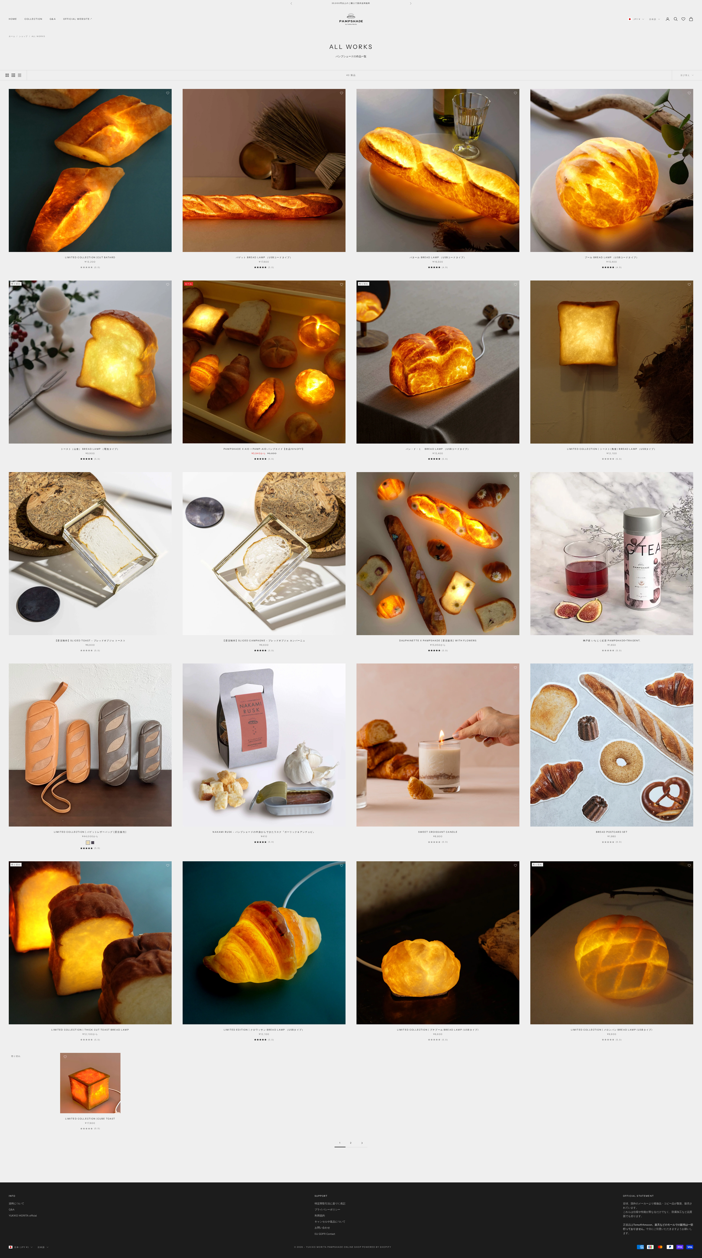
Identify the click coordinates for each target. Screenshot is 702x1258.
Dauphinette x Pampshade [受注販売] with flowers (438, 640)
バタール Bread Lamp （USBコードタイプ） (438, 257)
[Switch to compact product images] (19, 75)
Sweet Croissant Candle (438, 832)
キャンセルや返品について (330, 1221)
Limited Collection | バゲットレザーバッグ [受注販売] (90, 832)
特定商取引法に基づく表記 (330, 1203)
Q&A (53, 19)
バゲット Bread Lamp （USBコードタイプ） (264, 257)
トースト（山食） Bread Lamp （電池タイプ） (90, 449)
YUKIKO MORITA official (23, 1215)
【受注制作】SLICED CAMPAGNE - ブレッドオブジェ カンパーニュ (264, 640)
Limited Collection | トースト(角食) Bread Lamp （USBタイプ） (612, 449)
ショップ (23, 36)
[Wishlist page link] (683, 19)
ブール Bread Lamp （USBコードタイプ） (612, 257)
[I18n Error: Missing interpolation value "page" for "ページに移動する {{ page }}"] (361, 1143)
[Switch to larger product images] (7, 75)
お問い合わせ (322, 1227)
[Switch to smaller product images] (13, 75)
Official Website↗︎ (78, 19)
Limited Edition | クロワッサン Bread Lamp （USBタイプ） (264, 1029)
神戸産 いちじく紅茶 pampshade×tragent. (612, 640)
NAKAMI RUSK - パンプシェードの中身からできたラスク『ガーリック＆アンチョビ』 (264, 832)
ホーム (12, 36)
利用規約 (320, 1215)
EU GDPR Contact (325, 1234)
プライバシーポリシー (327, 1209)
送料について (16, 1203)
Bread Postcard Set (612, 832)
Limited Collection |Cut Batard (90, 257)
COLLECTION (33, 19)
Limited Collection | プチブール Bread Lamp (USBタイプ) (438, 1029)
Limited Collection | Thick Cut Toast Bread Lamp (90, 1029)
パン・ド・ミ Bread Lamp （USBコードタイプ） (438, 449)
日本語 (652, 19)
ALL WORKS (38, 36)
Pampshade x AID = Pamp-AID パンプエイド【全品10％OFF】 (264, 449)
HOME (13, 19)
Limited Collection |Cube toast (90, 1118)
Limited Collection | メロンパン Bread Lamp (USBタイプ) (612, 1029)
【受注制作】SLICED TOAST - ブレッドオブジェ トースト (90, 640)
